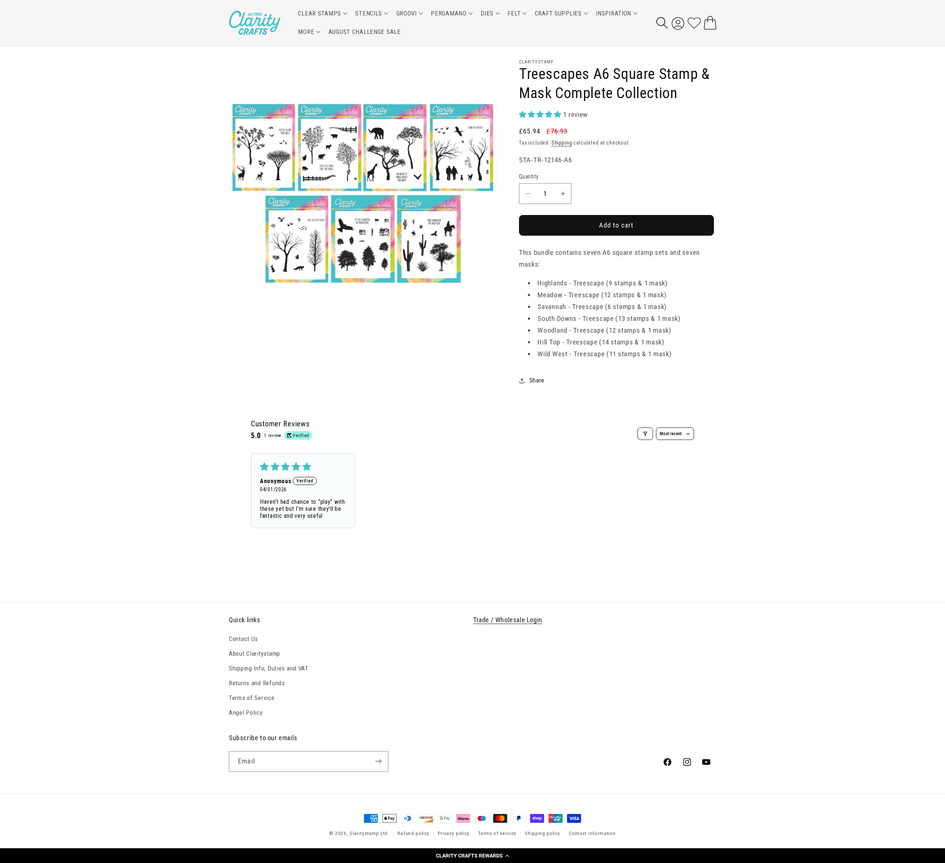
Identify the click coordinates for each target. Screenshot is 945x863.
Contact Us (243, 638)
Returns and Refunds (257, 683)
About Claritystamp (254, 653)
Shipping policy (542, 833)
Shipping (561, 143)
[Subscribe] (378, 761)
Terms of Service (252, 697)
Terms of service (497, 833)
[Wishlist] (694, 23)
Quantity (529, 176)
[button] (472, 855)
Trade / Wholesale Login (507, 620)
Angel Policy (246, 712)
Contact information (592, 833)
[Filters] (645, 433)
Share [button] (536, 380)
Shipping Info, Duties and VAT (269, 668)
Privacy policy (454, 833)
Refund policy (413, 833)
